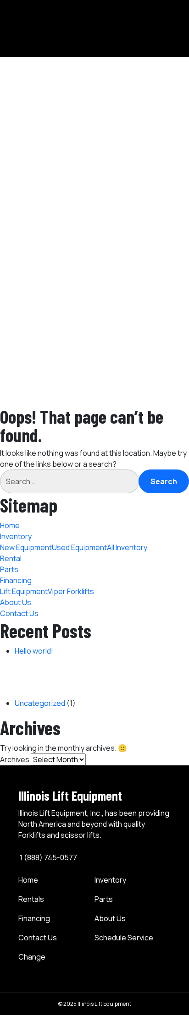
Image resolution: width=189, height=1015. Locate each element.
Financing (34, 918)
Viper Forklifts (139, 120)
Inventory (117, 32)
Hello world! (34, 651)
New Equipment (141, 43)
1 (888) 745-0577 (47, 857)
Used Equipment (143, 54)
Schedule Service (123, 938)
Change (31, 957)
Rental (111, 76)
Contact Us (120, 142)
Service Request (129, 344)
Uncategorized (40, 703)
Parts (110, 87)
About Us (116, 131)
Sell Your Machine (130, 322)
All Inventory (136, 65)
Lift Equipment (139, 109)
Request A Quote (130, 333)
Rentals (31, 899)
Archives (14, 759)
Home (111, 21)
